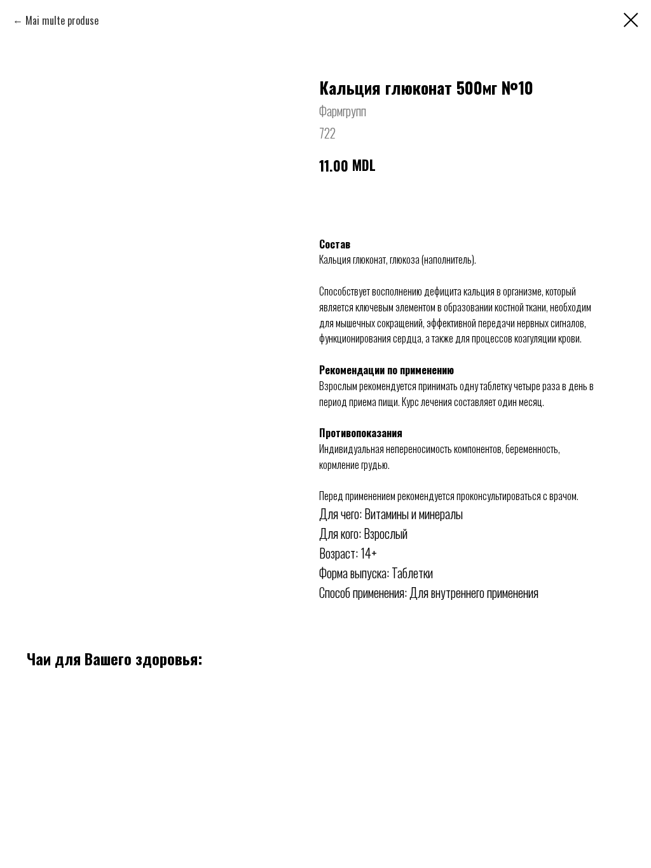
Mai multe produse (62, 20)
